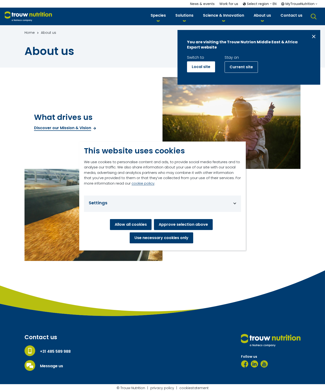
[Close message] (313, 36)
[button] (158, 16)
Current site (241, 67)
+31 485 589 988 (55, 351)
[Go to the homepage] (270, 340)
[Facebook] (244, 364)
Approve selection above (183, 224)
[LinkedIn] (254, 364)
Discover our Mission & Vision (62, 128)
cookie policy (143, 183)
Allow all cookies (131, 224)
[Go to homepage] (28, 16)
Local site (201, 66)
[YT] (264, 364)
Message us (51, 366)
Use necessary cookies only (161, 237)
